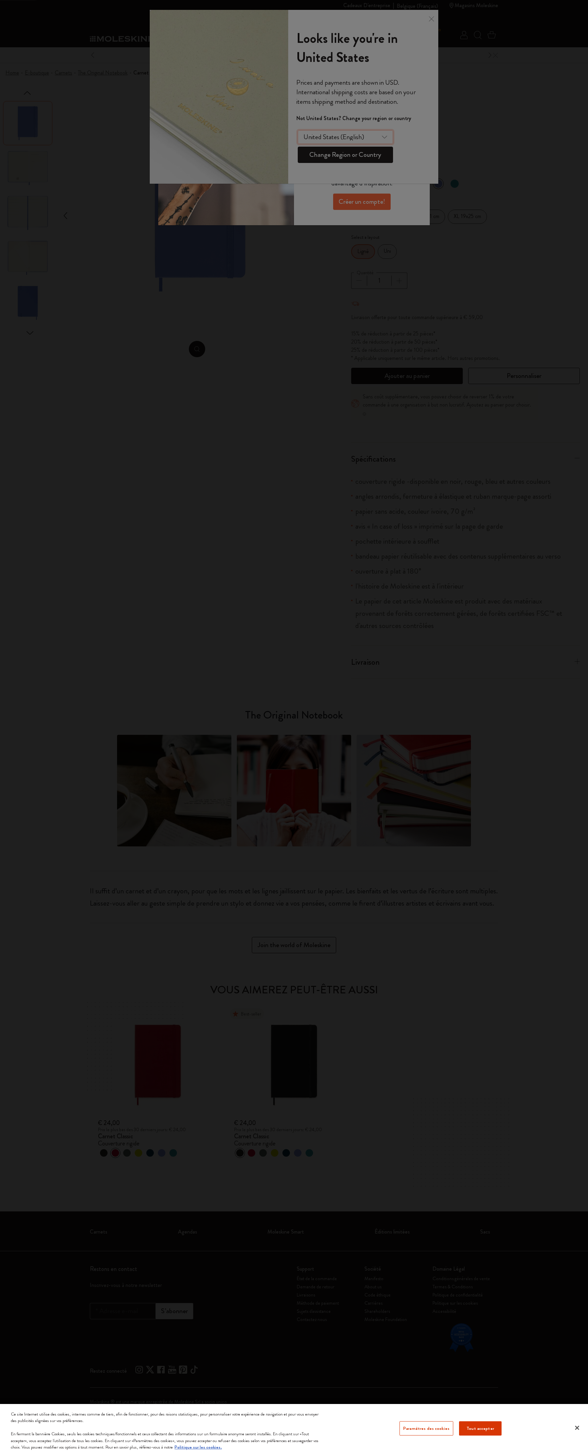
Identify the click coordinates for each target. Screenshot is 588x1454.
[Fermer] (577, 1427)
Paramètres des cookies (426, 1428)
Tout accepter (480, 1428)
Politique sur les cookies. (198, 1447)
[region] (294, 1429)
